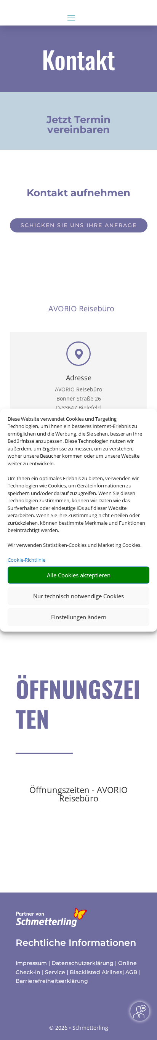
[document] (78, 126)
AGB (131, 972)
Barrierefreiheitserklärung (52, 981)
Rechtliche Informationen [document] (76, 942)
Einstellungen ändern (78, 617)
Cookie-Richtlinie (26, 559)
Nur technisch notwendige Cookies (78, 596)
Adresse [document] (78, 378)
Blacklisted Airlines (96, 972)
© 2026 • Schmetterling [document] (78, 1027)
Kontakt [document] (78, 61)
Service (55, 972)
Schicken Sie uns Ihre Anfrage (79, 225)
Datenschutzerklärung (82, 963)
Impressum (31, 963)
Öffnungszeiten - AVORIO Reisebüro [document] (78, 794)
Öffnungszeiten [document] (78, 704)
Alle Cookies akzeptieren (79, 575)
